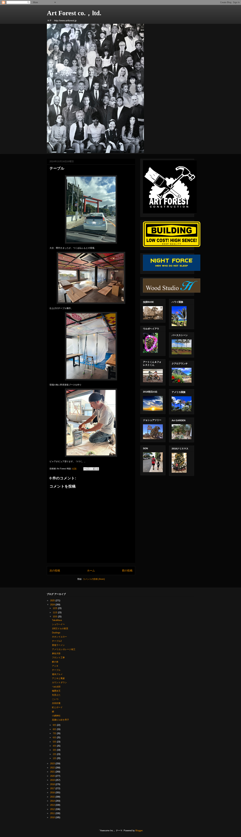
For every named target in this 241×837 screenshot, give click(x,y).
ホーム (91, 570)
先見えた (56, 695)
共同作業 (56, 703)
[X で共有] (91, 469)
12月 (55, 608)
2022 (52, 767)
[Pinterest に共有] (97, 469)
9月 (55, 725)
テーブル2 (57, 641)
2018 (52, 784)
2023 (52, 763)
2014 (52, 801)
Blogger (138, 830)
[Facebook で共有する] (94, 469)
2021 (52, 771)
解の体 (55, 662)
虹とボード (57, 707)
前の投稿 (127, 570)
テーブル (56, 670)
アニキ (55, 666)
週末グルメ (57, 674)
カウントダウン (59, 682)
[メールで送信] (85, 469)
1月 (55, 758)
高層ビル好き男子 (60, 720)
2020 (52, 776)
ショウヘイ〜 (58, 624)
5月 (55, 742)
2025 (52, 600)
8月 (55, 729)
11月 (55, 612)
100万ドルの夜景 (60, 628)
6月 (55, 737)
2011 (52, 813)
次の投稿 (55, 570)
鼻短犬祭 (56, 653)
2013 (52, 805)
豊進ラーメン (58, 645)
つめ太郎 (56, 686)
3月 (55, 750)
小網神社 (56, 715)
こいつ (55, 699)
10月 (55, 616)
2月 (55, 754)
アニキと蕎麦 (58, 678)
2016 (52, 792)
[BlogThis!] (88, 469)
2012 (52, 809)
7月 (55, 733)
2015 (52, 797)
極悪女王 (56, 691)
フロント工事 (58, 657)
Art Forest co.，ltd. (74, 13)
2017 (52, 788)
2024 (52, 604)
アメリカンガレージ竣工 (63, 649)
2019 (52, 780)
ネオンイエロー (59, 636)
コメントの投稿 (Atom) (94, 579)
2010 (52, 817)
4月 (55, 746)
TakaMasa (57, 620)
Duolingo (56, 632)
